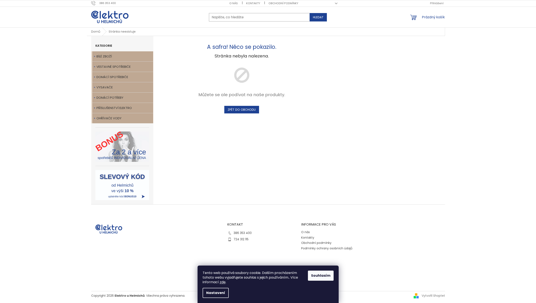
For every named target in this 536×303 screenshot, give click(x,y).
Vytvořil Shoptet (433, 296)
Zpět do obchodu (242, 110)
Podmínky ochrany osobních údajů (326, 248)
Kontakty (253, 3)
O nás (233, 3)
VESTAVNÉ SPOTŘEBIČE (113, 66)
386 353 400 (243, 233)
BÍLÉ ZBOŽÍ (104, 56)
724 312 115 (241, 239)
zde (223, 282)
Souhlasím (320, 275)
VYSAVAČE (104, 87)
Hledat (318, 17)
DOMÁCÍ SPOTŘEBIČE (112, 77)
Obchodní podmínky (283, 3)
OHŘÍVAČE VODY (109, 118)
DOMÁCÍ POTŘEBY (109, 97)
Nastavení (215, 292)
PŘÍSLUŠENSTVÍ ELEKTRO (114, 108)
